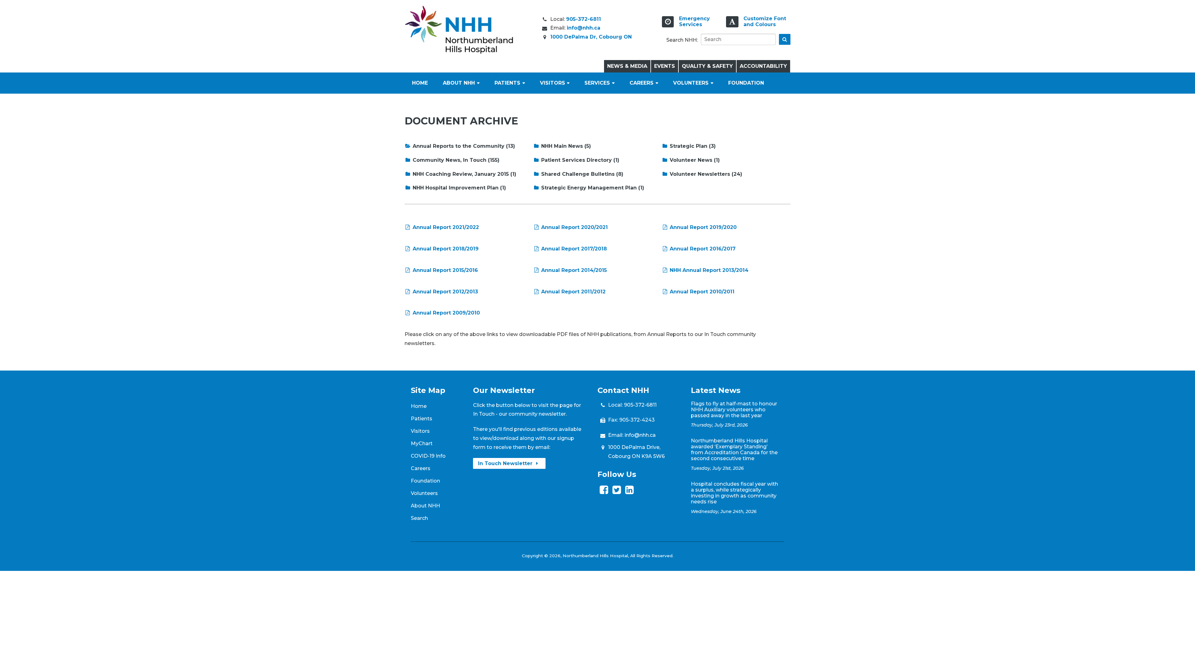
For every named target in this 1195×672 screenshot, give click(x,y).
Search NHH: (682, 40)
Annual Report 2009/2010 (445, 313)
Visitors (552, 83)
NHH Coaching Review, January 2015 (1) (463, 174)
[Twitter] (616, 492)
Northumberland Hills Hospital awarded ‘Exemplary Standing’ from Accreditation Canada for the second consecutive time (734, 449)
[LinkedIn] (629, 492)
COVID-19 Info (428, 456)
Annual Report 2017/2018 (573, 249)
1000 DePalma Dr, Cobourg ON (591, 37)
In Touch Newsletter (506, 463)
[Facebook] (604, 492)
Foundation (746, 83)
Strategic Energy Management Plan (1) (592, 188)
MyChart (422, 443)
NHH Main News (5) (565, 146)
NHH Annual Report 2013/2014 (708, 270)
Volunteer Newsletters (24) (705, 174)
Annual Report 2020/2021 (574, 227)
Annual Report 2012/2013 (444, 292)
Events (664, 66)
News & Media (627, 66)
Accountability (763, 66)
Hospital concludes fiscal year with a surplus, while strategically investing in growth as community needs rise (734, 493)
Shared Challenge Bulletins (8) (581, 174)
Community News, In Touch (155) (455, 160)
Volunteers (691, 83)
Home (420, 83)
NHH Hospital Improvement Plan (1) (458, 188)
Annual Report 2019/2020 (702, 227)
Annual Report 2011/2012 (573, 292)
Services (597, 83)
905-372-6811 (583, 19)
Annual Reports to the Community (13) (463, 146)
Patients (507, 83)
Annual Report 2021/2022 (445, 227)
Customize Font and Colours (764, 21)
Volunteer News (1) (694, 160)
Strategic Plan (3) (692, 146)
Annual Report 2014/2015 (573, 270)
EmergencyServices (694, 21)
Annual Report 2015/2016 (444, 270)
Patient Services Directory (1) (579, 160)
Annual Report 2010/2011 (701, 292)
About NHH (459, 83)
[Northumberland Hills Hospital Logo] (459, 52)
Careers (642, 83)
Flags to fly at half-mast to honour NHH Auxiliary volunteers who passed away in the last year (734, 409)
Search (419, 518)
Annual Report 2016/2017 (702, 249)
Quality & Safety (707, 66)
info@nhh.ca (583, 28)
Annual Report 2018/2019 (445, 249)
